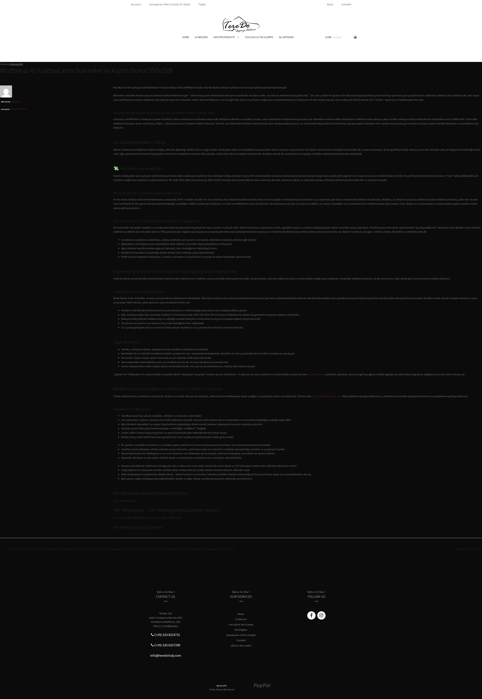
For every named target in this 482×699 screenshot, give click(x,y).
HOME (185, 37)
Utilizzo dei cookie (241, 645)
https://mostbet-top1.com (327, 396)
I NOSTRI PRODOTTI (224, 37)
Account (136, 4)
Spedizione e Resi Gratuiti (240, 635)
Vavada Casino (465, 549)
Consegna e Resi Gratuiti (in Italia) (169, 4)
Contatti (346, 4)
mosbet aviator (316, 374)
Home (241, 614)
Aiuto (330, 4)
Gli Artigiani (241, 629)
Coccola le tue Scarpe (241, 624)
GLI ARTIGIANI (286, 37)
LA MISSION (201, 37)
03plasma (16, 101)
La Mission (241, 619)
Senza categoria (18, 108)
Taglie (202, 4)
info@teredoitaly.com (165, 655)
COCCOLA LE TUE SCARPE (259, 37)
